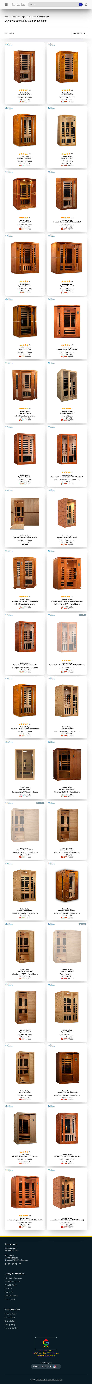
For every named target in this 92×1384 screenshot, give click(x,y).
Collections (15, 17)
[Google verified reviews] (46, 1343)
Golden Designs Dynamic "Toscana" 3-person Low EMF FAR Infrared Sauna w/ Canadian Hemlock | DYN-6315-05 (67, 951)
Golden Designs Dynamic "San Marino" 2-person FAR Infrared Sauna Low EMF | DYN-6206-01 (25, 137)
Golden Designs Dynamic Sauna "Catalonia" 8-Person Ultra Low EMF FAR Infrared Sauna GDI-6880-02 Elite (25, 517)
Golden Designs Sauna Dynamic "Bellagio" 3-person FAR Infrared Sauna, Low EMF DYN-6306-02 (25, 264)
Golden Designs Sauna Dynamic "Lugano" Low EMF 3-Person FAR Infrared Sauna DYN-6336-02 (67, 328)
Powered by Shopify (55, 1380)
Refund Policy (10, 1317)
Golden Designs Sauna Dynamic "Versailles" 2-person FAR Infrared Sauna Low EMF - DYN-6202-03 (67, 73)
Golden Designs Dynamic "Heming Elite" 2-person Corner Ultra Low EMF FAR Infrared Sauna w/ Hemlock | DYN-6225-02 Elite (25, 580)
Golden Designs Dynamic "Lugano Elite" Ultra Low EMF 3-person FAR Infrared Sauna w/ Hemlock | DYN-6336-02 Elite (25, 1199)
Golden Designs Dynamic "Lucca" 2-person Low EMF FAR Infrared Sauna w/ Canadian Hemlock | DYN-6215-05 (25, 1012)
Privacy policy (10, 1324)
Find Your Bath (41, 1380)
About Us (8, 1288)
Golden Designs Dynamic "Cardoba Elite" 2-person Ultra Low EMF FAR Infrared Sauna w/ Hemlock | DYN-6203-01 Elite (67, 1135)
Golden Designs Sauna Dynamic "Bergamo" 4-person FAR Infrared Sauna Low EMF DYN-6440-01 (67, 264)
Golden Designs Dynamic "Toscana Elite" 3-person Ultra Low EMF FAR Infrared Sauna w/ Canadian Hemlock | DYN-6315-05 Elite (25, 830)
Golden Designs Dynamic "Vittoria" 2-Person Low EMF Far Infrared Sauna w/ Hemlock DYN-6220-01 (25, 328)
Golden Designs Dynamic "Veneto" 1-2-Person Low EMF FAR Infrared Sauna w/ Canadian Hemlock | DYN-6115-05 (25, 1072)
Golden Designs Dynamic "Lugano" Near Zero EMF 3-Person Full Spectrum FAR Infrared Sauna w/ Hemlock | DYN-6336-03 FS (67, 580)
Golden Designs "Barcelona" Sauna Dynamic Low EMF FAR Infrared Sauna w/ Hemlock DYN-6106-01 (25, 73)
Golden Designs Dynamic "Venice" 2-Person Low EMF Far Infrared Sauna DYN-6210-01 (25, 201)
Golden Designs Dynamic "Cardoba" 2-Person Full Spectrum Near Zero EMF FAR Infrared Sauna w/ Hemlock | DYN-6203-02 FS (25, 644)
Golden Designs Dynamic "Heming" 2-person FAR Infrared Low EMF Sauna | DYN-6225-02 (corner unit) (25, 392)
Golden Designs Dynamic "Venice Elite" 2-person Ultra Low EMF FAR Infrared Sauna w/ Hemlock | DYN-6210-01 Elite (25, 1135)
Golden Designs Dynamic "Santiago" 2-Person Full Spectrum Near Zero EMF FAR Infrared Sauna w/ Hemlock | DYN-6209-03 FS (67, 456)
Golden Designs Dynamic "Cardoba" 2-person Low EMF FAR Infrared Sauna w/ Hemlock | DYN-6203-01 (25, 456)
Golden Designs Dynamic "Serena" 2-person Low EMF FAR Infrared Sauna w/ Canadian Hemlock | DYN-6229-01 (67, 1012)
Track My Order (11, 1285)
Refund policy (10, 1299)
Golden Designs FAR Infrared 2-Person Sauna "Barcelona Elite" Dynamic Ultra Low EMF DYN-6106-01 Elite (67, 201)
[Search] (81, 5)
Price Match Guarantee (13, 1278)
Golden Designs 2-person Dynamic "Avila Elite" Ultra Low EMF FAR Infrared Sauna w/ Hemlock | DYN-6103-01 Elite (67, 1199)
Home (7, 17)
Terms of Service (11, 1296)
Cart (86, 4)
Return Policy (10, 1321)
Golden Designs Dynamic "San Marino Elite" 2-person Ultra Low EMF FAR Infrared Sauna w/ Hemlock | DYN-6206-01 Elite (25, 707)
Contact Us (9, 1292)
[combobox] (55, 4)
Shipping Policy (10, 1314)
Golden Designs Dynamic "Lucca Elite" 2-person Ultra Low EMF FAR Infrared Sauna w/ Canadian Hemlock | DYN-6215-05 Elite (67, 830)
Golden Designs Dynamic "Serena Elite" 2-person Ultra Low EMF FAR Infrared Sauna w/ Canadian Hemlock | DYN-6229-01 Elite (25, 890)
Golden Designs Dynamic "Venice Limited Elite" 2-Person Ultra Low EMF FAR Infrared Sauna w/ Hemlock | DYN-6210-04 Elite (67, 1072)
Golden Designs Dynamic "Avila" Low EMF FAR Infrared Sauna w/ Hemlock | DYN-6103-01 (67, 517)
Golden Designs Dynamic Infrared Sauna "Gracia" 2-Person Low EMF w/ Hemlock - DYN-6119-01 (67, 137)
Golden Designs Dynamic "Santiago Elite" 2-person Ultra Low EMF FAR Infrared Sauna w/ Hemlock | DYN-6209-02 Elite (67, 644)
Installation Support (12, 1281)
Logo (18, 4)
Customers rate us (46, 1350)
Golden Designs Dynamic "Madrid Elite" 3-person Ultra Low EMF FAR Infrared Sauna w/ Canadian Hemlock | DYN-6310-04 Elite (67, 769)
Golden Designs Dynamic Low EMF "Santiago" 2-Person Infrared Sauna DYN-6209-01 (67, 392)
